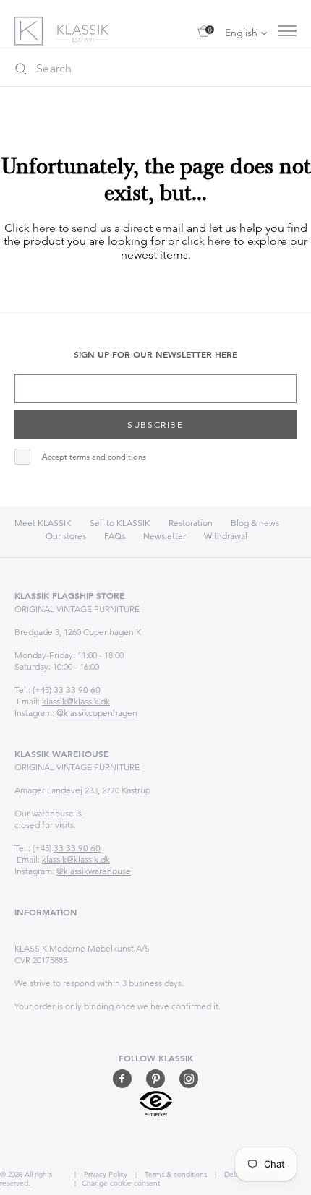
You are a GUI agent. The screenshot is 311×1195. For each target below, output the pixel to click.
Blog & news (255, 522)
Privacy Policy (104, 1174)
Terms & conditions (174, 1174)
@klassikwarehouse (93, 871)
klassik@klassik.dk (76, 701)
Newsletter (164, 535)
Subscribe (155, 424)
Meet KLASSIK (43, 522)
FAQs (114, 535)
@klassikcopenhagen (96, 712)
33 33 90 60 (77, 689)
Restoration (191, 522)
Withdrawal (225, 535)
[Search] (20, 68)
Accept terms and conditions (94, 457)
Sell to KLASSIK (120, 522)
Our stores (66, 535)
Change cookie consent (121, 1183)
